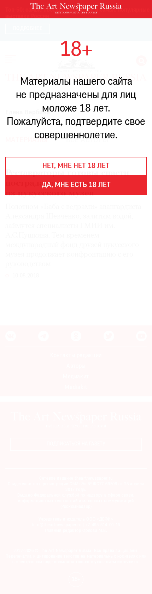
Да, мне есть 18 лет (76, 185)
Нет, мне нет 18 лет (76, 166)
